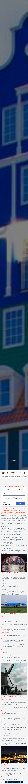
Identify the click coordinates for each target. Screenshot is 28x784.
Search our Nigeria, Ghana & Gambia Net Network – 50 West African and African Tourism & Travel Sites (14, 473)
